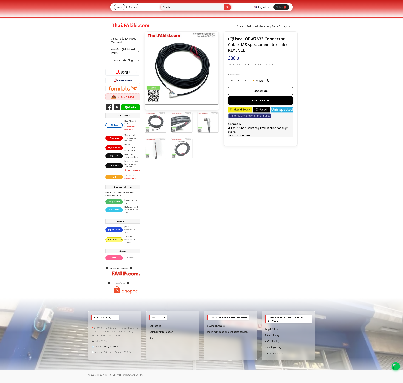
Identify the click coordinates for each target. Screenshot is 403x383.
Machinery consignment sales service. (227, 331)
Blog (151, 338)
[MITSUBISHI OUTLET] (122, 72)
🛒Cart (281, 7)
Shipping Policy (273, 347)
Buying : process (216, 325)
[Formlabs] (122, 88)
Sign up (133, 7)
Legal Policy (271, 329)
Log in (119, 7)
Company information (161, 331)
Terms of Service (274, 353)
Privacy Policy (272, 335)
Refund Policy (272, 341)
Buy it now (260, 100)
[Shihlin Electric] (122, 80)
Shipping (245, 64)
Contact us (155, 325)
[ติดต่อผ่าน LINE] (396, 366)
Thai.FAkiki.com (104, 374)
